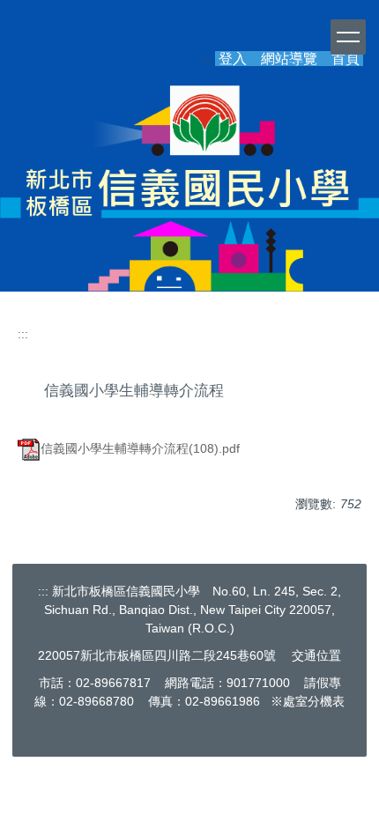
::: (23, 334)
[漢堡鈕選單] (348, 37)
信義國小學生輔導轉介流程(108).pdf (140, 448)
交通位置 (316, 655)
